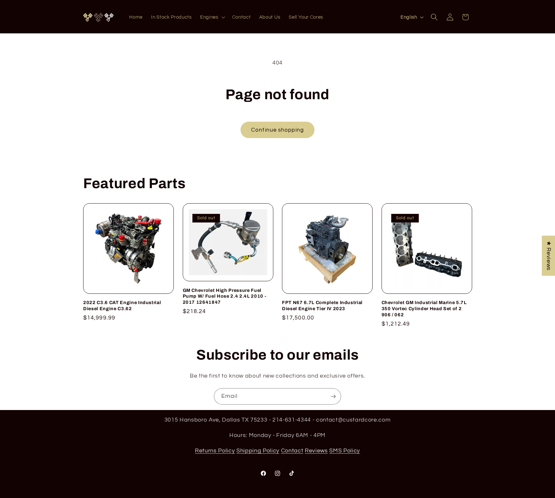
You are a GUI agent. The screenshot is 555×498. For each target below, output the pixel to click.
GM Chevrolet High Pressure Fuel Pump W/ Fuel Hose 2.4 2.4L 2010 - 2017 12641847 (225, 296)
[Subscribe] (333, 396)
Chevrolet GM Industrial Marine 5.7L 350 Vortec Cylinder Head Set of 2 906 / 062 (424, 308)
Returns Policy (215, 450)
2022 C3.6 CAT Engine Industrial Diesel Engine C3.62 (122, 305)
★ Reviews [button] (548, 255)
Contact (292, 450)
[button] (212, 17)
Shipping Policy (257, 450)
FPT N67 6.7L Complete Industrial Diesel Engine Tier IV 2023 (322, 305)
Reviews (316, 450)
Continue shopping (277, 130)
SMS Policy (344, 450)
